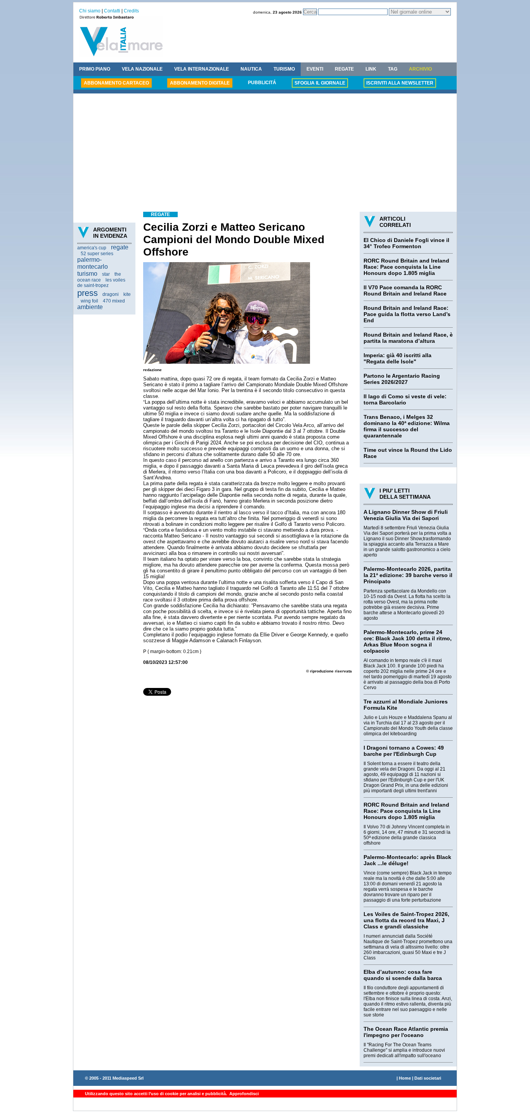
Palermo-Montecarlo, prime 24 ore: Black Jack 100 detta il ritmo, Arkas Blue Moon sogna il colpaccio (408, 641)
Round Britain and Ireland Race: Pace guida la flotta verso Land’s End (407, 314)
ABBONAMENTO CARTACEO (116, 83)
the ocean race (99, 277)
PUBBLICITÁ (262, 82)
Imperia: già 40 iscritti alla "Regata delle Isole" (397, 358)
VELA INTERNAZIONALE (201, 69)
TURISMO (284, 69)
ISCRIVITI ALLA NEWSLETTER (399, 83)
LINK (370, 69)
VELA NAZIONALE (142, 69)
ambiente (90, 307)
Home (405, 1078)
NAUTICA (251, 69)
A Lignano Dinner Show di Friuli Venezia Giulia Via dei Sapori (406, 515)
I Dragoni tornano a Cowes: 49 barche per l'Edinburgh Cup (404, 751)
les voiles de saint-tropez (101, 282)
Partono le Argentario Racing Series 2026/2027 (402, 379)
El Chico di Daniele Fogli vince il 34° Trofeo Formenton (406, 243)
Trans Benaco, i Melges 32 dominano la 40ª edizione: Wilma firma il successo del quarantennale (407, 426)
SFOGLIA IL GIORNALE (319, 83)
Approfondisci (243, 1093)
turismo (87, 273)
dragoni (110, 294)
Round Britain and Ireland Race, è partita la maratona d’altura (408, 338)
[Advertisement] (265, 153)
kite (127, 294)
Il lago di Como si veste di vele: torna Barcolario (405, 399)
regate (119, 247)
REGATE (344, 69)
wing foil (89, 301)
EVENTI (315, 69)
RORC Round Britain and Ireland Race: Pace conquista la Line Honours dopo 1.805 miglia (406, 267)
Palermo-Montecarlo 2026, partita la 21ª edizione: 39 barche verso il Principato (408, 575)
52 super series (97, 253)
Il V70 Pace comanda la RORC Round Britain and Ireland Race (405, 290)
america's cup (91, 248)
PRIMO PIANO (94, 69)
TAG (392, 69)
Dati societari (427, 1078)
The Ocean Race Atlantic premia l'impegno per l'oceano (406, 1032)
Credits (131, 11)
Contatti (112, 11)
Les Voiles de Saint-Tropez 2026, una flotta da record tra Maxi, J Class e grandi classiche (406, 920)
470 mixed (114, 301)
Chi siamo (89, 11)
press (87, 293)
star (106, 274)
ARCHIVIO (420, 69)
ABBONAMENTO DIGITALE (200, 83)
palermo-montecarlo (92, 263)
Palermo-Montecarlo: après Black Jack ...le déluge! (407, 860)
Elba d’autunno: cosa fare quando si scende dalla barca (403, 975)
